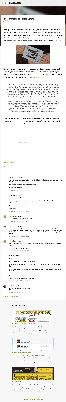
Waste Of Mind (13, 286)
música (6, 162)
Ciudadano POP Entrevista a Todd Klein (23, 323)
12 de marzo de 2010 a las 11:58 (19, 221)
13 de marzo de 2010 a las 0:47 (18, 281)
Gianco (11, 216)
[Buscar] (30, 3)
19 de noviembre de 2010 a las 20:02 (20, 292)
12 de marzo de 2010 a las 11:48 (19, 211)
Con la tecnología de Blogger (34, 399)
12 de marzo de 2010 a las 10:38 (19, 190)
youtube (12, 162)
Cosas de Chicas (16, 381)
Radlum (11, 226)
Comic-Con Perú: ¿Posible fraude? (21, 352)
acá (56, 41)
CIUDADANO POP (16, 2)
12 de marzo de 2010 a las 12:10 (19, 251)
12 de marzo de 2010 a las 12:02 (19, 236)
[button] (4, 24)
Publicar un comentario (10, 296)
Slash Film (35, 77)
